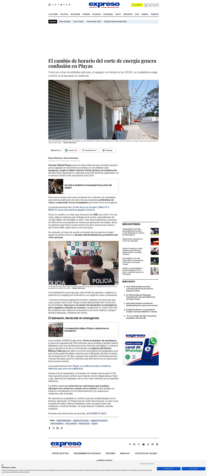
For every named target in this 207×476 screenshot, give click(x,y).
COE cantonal (71, 423)
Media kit (125, 453)
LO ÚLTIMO (53, 14)
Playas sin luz (84, 423)
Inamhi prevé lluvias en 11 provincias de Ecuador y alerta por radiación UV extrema (141, 310)
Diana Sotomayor (71, 158)
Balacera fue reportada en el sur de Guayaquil (132, 240)
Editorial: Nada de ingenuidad (115, 21)
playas (94, 423)
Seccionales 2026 (94, 21)
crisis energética (57, 423)
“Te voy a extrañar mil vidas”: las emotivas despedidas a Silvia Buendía (141, 317)
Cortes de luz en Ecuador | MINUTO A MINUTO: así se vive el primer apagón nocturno (78, 208)
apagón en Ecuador (81, 420)
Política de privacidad (147, 463)
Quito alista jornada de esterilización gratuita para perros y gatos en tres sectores (142, 304)
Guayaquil (108, 14)
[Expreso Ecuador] (66, 446)
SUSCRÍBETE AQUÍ (96, 413)
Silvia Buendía (64, 21)
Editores (110, 453)
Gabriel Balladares (64, 420)
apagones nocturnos (99, 420)
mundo (145, 14)
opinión (86, 14)
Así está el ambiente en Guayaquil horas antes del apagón (88, 186)
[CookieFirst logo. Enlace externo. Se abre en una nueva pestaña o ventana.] (2, 465)
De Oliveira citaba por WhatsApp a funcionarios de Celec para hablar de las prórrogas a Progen (140, 297)
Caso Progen (78, 21)
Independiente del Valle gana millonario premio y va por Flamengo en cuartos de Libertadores (133, 232)
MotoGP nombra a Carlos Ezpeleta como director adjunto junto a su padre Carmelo (132, 251)
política (64, 14)
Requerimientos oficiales (87, 453)
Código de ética (60, 453)
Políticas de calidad (146, 453)
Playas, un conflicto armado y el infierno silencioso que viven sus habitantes (79, 367)
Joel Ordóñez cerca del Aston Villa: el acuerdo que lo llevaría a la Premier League (132, 261)
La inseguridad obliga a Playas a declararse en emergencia (86, 329)
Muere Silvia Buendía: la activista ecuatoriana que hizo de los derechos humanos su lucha (139, 288)
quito (118, 14)
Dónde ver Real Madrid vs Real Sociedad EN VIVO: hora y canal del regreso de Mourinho (132, 271)
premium (154, 14)
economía (75, 14)
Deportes (127, 14)
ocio (137, 14)
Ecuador (96, 14)
